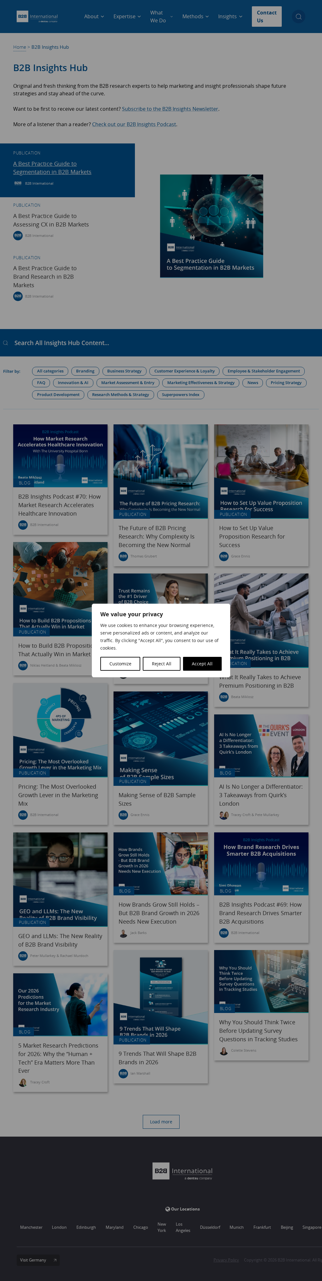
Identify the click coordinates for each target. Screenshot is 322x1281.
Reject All (161, 664)
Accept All (202, 664)
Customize (120, 664)
